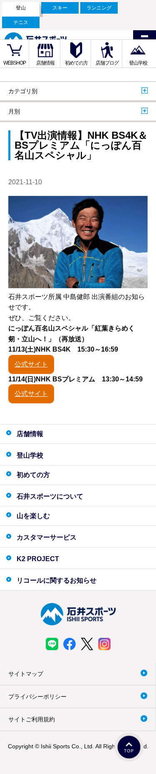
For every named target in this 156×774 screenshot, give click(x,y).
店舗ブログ (107, 63)
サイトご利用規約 (31, 719)
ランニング (99, 8)
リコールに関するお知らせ (57, 580)
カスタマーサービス (47, 537)
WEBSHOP (14, 63)
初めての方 (76, 63)
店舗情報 (45, 63)
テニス (20, 22)
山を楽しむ (33, 515)
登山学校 (138, 63)
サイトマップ (25, 673)
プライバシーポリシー (37, 696)
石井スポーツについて (50, 496)
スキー (59, 8)
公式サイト (31, 364)
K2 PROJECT (38, 558)
